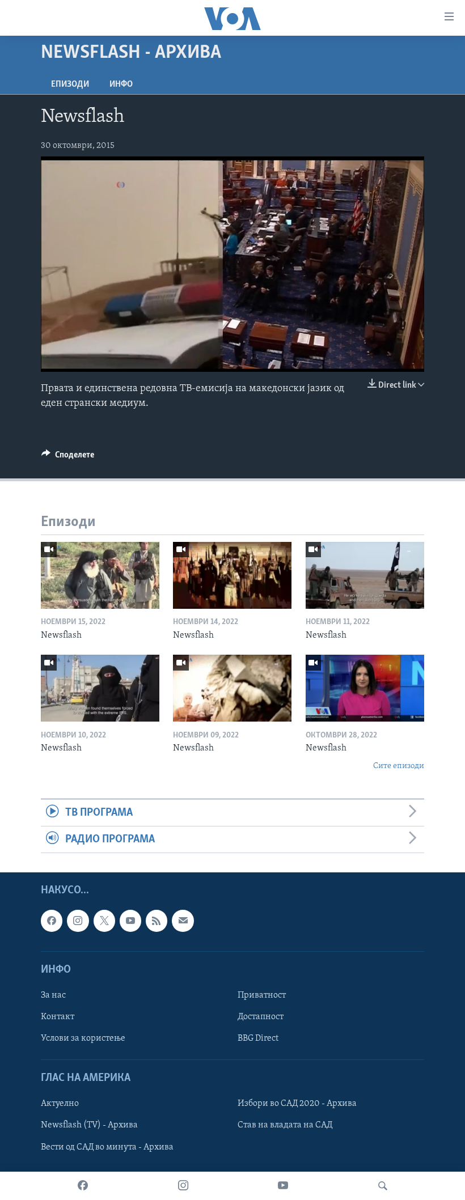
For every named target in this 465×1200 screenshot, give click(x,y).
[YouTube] (283, 1186)
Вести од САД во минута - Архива (107, 1147)
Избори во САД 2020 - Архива (297, 1104)
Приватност (262, 995)
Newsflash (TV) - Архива (89, 1125)
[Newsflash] (100, 575)
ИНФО (121, 84)
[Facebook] (82, 1186)
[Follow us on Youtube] (130, 921)
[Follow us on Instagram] (77, 921)
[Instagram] (183, 1186)
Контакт (57, 1016)
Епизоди (70, 84)
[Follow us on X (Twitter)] (104, 921)
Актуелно (60, 1104)
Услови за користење (83, 1038)
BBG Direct (258, 1038)
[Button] (67, 457)
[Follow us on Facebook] (51, 921)
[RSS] (156, 921)
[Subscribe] (182, 921)
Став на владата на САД (285, 1125)
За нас (53, 995)
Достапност (261, 1016)
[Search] (383, 1186)
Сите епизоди (398, 766)
